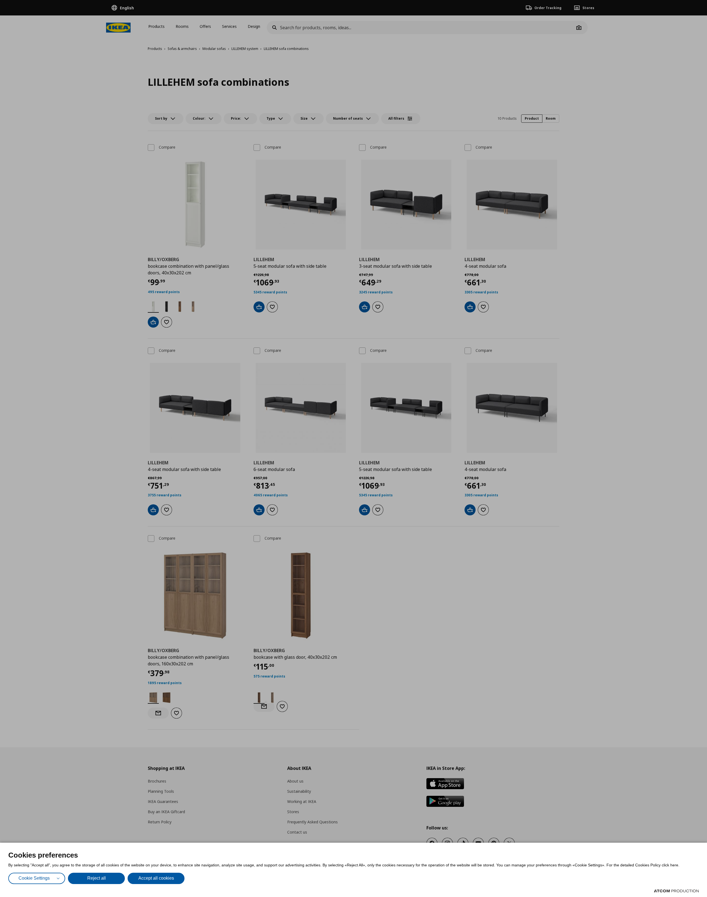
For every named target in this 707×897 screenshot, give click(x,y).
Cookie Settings (34, 878)
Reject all (96, 878)
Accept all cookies (156, 878)
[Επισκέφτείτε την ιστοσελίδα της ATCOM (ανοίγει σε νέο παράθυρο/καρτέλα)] (676, 891)
